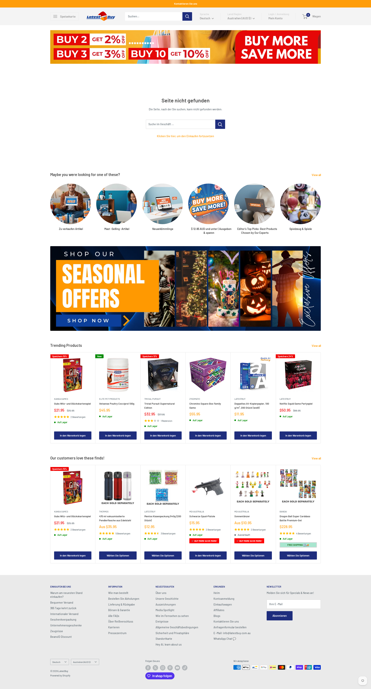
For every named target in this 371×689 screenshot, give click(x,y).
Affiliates (219, 610)
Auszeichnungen (166, 604)
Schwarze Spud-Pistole (202, 516)
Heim (217, 593)
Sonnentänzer (242, 516)
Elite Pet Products (109, 399)
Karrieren (114, 627)
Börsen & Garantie (119, 610)
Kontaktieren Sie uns (185, 3)
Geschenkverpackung (63, 619)
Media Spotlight (165, 610)
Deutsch (56, 662)
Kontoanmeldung (224, 598)
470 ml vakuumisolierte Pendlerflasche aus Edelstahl (115, 518)
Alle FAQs (113, 616)
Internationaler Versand (64, 614)
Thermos (103, 511)
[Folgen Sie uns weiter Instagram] (162, 667)
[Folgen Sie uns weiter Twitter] (155, 667)
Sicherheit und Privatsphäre (172, 633)
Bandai (283, 511)
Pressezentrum (117, 633)
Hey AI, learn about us (169, 644)
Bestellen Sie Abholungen (123, 598)
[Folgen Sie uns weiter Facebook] (148, 667)
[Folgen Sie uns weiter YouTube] (177, 667)
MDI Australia (196, 511)
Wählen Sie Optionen (118, 555)
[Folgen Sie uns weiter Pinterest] (170, 667)
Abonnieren (279, 615)
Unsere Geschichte (167, 598)
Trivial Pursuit (152, 399)
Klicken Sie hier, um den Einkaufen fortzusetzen (185, 136)
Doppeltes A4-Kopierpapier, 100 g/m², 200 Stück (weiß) (251, 405)
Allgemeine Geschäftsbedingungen (177, 627)
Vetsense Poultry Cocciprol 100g (116, 403)
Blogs (217, 616)
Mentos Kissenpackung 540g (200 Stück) (162, 518)
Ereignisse (162, 621)
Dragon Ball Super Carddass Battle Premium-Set (295, 518)
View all (317, 175)
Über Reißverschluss (120, 621)
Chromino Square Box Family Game (205, 405)
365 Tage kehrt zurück (63, 608)
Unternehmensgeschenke (66, 625)
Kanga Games (61, 399)
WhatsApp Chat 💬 (225, 638)
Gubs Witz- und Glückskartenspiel (72, 403)
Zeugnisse (56, 631)
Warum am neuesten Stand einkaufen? (66, 594)
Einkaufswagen (223, 604)
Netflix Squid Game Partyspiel (296, 403)
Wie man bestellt (118, 593)
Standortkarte (164, 638)
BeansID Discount (61, 636)
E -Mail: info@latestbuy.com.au (232, 633)
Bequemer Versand (61, 602)
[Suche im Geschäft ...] (220, 124)
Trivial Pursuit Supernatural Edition (159, 405)
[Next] (320, 397)
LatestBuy (239, 399)
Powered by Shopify (60, 675)
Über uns (161, 593)
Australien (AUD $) (81, 662)
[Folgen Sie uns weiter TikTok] (184, 667)
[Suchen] (187, 16)
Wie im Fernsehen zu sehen (172, 616)
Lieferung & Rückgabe (121, 604)
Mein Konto (275, 18)
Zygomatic (194, 399)
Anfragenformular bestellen (230, 627)
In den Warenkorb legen (73, 435)
